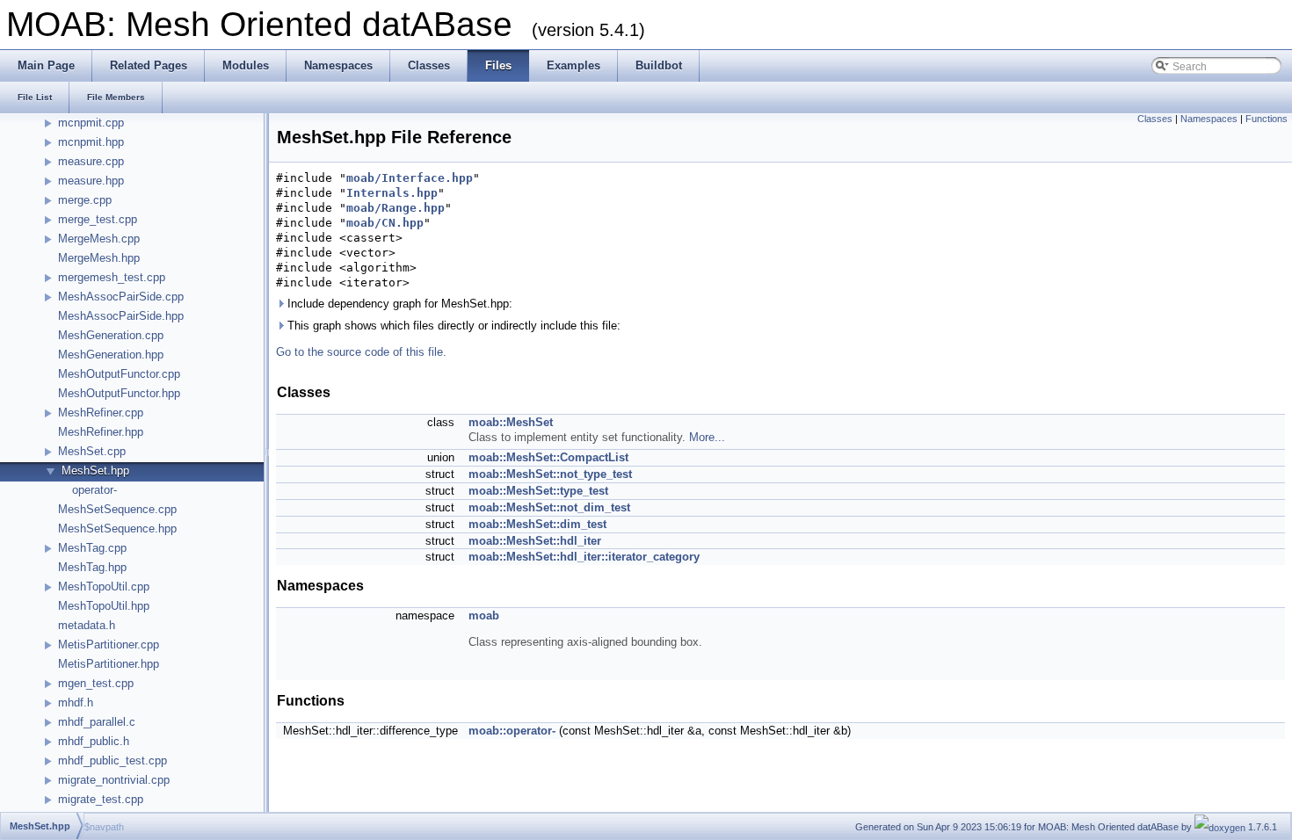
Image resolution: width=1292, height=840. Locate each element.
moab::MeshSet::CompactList (548, 457)
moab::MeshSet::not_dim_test (549, 507)
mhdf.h (75, 702)
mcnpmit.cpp (91, 122)
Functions (1266, 118)
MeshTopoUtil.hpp (103, 605)
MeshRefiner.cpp (100, 412)
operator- (94, 489)
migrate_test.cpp (100, 799)
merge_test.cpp (97, 219)
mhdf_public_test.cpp (112, 760)
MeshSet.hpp (95, 470)
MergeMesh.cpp (99, 238)
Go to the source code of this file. (361, 351)
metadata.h (86, 625)
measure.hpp (91, 180)
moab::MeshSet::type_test (538, 490)
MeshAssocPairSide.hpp (121, 315)
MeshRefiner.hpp (100, 431)
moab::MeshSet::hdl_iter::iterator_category (584, 556)
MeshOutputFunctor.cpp (119, 373)
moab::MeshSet (510, 422)
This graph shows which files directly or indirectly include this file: (452, 325)
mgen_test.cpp (96, 683)
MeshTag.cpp (92, 547)
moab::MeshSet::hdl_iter (534, 540)
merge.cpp (85, 199)
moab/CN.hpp (385, 222)
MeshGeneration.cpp (110, 335)
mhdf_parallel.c (96, 721)
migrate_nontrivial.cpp (114, 779)
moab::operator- (511, 730)
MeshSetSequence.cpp (117, 509)
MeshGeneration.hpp (110, 354)
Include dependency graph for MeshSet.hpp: (398, 303)
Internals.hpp (392, 192)
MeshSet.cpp (92, 451)
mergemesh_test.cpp (111, 277)
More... (707, 437)
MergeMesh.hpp (99, 257)
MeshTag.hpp (92, 567)
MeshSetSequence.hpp (117, 528)
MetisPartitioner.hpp (108, 663)
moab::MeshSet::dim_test (537, 524)
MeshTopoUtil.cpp (103, 586)
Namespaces (1209, 118)
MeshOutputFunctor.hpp (119, 393)
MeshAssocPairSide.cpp (121, 296)
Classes (1154, 118)
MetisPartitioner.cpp (108, 644)
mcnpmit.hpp (91, 141)
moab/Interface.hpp (409, 178)
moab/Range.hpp (395, 207)
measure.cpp (91, 161)
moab (483, 615)
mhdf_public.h (93, 741)
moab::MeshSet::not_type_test (550, 474)
